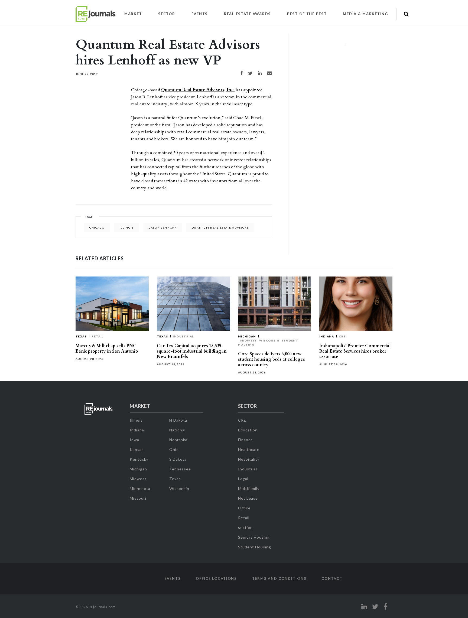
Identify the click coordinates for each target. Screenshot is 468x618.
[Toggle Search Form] (406, 14)
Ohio (174, 449)
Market (133, 14)
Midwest (248, 340)
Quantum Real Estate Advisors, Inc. (198, 90)
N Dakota (178, 420)
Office (244, 508)
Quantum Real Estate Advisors (220, 227)
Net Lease (248, 498)
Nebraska (178, 439)
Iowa (134, 439)
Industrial (183, 336)
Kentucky (139, 459)
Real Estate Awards (247, 14)
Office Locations (216, 578)
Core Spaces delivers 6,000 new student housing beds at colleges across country (271, 359)
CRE (342, 336)
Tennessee (180, 469)
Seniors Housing (254, 537)
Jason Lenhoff (163, 227)
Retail (97, 336)
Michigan (247, 336)
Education (248, 430)
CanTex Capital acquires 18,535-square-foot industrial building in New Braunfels (192, 351)
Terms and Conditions (279, 578)
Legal (243, 478)
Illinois (127, 227)
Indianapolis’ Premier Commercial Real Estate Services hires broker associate (355, 351)
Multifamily (248, 488)
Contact (331, 578)
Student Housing (254, 547)
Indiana (326, 336)
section (245, 527)
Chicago (97, 227)
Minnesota (140, 488)
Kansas (137, 449)
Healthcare (248, 449)
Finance (245, 439)
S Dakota (178, 459)
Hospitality (248, 459)
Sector (166, 14)
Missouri (138, 498)
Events (199, 14)
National (177, 430)
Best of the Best (307, 14)
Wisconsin (269, 340)
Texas (81, 336)
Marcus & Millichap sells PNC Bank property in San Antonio (107, 348)
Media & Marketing (365, 14)
